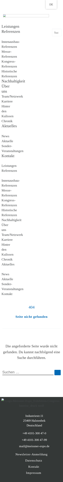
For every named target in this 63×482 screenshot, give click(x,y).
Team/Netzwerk (12, 96)
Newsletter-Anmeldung (31, 454)
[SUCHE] (28, 372)
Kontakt (8, 156)
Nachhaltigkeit (11, 220)
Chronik (7, 121)
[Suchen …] (57, 372)
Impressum (33, 472)
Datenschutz (33, 460)
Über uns (6, 89)
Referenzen (11, 31)
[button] (6, 161)
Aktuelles (9, 126)
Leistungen (10, 26)
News (5, 136)
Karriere (7, 101)
